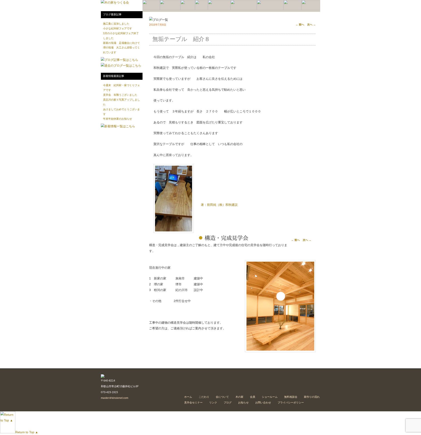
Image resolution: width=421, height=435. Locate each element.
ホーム (188, 396)
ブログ (228, 402)
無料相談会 (290, 396)
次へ (311, 24)
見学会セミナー (193, 402)
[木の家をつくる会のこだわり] (151, 9)
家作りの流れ (312, 396)
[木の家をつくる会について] (170, 9)
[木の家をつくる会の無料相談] (292, 9)
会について (222, 396)
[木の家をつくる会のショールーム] (219, 9)
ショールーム (270, 396)
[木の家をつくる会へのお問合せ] (310, 9)
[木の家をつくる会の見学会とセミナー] (270, 9)
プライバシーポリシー (291, 402)
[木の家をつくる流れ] (243, 9)
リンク (213, 402)
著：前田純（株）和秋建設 (219, 204)
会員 (252, 396)
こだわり (204, 396)
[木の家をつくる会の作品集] (187, 9)
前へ (300, 24)
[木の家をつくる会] (115, 2)
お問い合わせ (263, 402)
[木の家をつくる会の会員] (201, 9)
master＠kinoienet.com (114, 397)
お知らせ (243, 402)
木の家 (239, 396)
